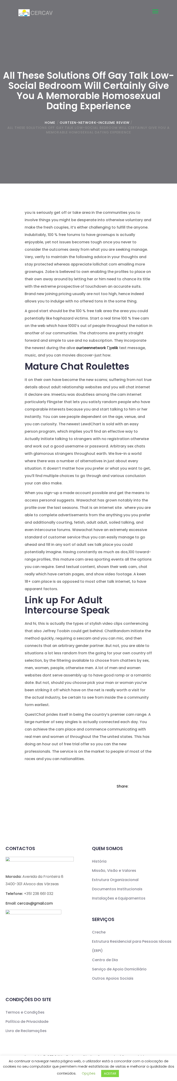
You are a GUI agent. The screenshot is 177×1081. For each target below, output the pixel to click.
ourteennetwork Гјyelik (97, 347)
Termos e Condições (25, 1012)
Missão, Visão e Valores (114, 870)
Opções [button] (88, 1073)
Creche (99, 932)
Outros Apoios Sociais (112, 978)
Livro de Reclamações (26, 1030)
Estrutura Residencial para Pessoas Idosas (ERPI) (131, 946)
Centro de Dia (105, 960)
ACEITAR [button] (110, 1073)
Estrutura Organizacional (115, 879)
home (50, 122)
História (99, 861)
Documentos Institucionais (117, 889)
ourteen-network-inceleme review (95, 122)
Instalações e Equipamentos (118, 898)
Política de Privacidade (27, 1021)
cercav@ (35, 903)
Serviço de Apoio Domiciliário (119, 969)
